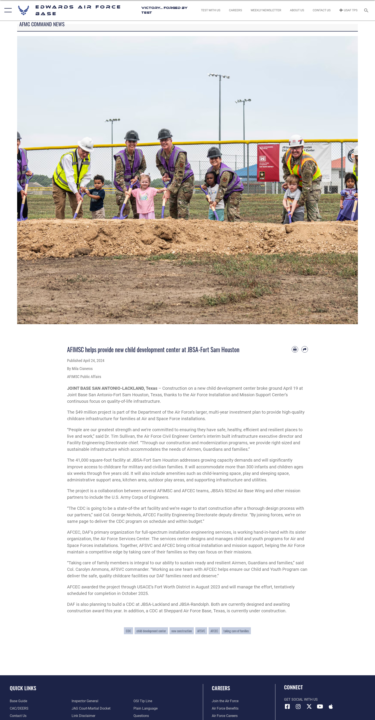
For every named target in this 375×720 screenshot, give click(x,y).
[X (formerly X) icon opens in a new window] (309, 706)
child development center (151, 630)
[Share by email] (304, 349)
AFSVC (201, 630)
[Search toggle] (367, 10)
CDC (128, 630)
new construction (181, 630)
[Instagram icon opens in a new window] (298, 706)
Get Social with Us (301, 699)
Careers (221, 688)
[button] (7, 10)
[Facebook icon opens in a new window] (287, 706)
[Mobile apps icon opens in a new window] (330, 706)
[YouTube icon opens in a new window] (320, 706)
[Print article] (295, 349)
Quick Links (23, 688)
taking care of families (236, 630)
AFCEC (214, 630)
